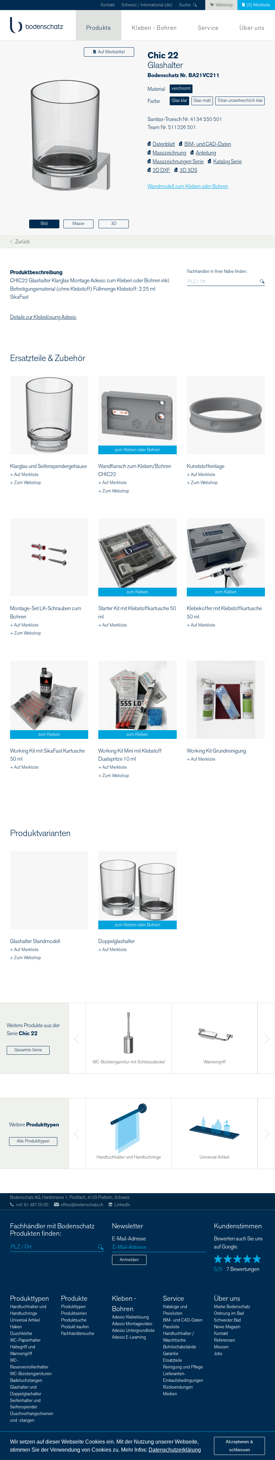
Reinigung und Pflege (183, 1367)
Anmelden (129, 1260)
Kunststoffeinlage (205, 466)
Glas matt (202, 101)
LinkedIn (122, 1205)
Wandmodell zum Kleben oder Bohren (188, 186)
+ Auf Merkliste (24, 475)
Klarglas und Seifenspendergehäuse (48, 466)
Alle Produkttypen (33, 1141)
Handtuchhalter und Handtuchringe (28, 1310)
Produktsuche (74, 1320)
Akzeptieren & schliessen (239, 1445)
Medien (170, 1394)
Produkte (98, 28)
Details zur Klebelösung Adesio (43, 317)
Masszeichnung (169, 153)
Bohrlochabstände (179, 1347)
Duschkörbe (21, 1334)
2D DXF (161, 170)
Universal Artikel (25, 1320)
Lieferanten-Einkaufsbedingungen (183, 1377)
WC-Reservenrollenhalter (29, 1363)
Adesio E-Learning (129, 1337)
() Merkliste (258, 5)
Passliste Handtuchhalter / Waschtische (178, 1333)
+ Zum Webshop (25, 483)
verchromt (181, 88)
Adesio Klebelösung (130, 1317)
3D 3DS (188, 170)
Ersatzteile (172, 1360)
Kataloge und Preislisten (175, 1310)
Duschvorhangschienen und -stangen (31, 1417)
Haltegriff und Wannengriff (22, 1350)
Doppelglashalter (116, 941)
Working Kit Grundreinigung (216, 751)
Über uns (252, 28)
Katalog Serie (227, 161)
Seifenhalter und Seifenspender (25, 1404)
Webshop (224, 5)
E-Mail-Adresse (129, 1238)
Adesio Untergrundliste (133, 1331)
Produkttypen (29, 1298)
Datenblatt (164, 144)
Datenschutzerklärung (175, 1450)
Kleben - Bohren (154, 28)
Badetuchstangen (26, 1381)
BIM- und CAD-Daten (207, 144)
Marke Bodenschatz (232, 1307)
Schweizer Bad (227, 1320)
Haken (16, 1327)
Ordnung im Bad (229, 1313)
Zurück (22, 241)
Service (208, 28)
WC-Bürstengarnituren (31, 1374)
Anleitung (206, 153)
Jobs (218, 1354)
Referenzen (224, 1340)
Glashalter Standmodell (35, 941)
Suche (185, 5)
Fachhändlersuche (77, 1334)
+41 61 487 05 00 (31, 1205)
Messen (221, 1347)
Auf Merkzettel (111, 52)
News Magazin (227, 1327)
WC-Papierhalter (25, 1340)
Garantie (170, 1354)
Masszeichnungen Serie (178, 161)
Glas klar (179, 101)
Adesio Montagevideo (132, 1324)
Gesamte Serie (28, 1050)
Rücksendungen (178, 1387)
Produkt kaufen (75, 1327)
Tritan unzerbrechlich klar (240, 101)
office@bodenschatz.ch (82, 1205)
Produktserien (74, 1313)
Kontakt (108, 5)
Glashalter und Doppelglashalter (25, 1390)
